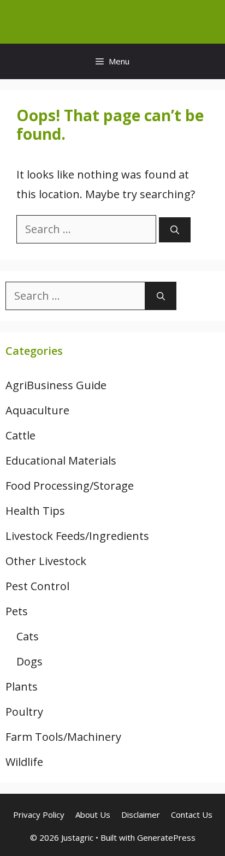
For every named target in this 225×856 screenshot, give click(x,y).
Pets (16, 611)
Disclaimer (140, 814)
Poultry (24, 711)
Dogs (29, 661)
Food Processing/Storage (69, 485)
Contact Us (191, 814)
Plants (21, 686)
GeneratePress (166, 837)
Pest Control (37, 586)
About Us (92, 814)
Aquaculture (37, 410)
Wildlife (24, 761)
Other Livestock (45, 561)
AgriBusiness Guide (55, 385)
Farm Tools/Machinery (63, 736)
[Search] (175, 229)
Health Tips (35, 510)
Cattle (20, 435)
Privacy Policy (38, 814)
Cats (27, 636)
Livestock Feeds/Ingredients (77, 535)
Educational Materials (60, 460)
